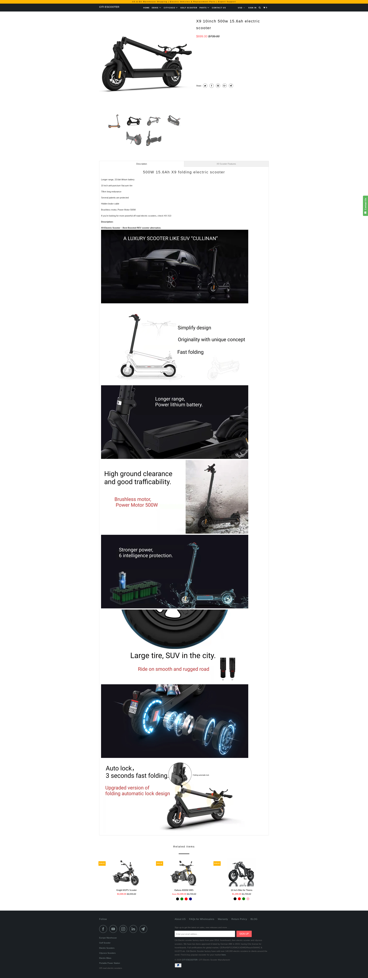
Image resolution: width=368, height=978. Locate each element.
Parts (203, 8)
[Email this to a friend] (230, 86)
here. (224, 955)
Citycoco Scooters (107, 953)
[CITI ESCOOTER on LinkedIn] (134, 929)
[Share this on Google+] (224, 86)
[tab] (141, 164)
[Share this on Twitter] (204, 86)
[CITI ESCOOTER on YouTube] (114, 929)
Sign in (252, 8)
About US (180, 919)
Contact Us (219, 8)
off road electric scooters (144, 215)
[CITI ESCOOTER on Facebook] (104, 929)
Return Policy (239, 919)
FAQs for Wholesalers (201, 919)
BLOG (254, 919)
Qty (198, 69)
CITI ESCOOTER (109, 6)
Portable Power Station (109, 963)
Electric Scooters (106, 948)
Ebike (155, 8)
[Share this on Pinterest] (217, 86)
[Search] (260, 7)
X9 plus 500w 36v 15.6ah (242, 62)
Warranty (223, 919)
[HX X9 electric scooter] (146, 64)
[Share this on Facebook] (211, 86)
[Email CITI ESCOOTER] (144, 929)
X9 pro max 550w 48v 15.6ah (211, 62)
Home (146, 8)
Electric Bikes (105, 958)
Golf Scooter (188, 8)
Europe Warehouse (108, 938)
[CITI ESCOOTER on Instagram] (124, 929)
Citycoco (170, 8)
